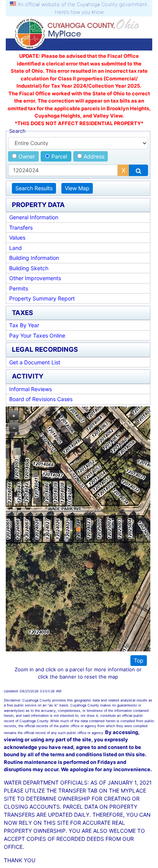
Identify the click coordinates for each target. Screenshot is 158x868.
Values (17, 237)
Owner (26, 156)
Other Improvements (35, 278)
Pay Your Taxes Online (37, 335)
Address (93, 156)
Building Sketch (28, 268)
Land (15, 248)
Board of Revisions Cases (40, 399)
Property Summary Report (42, 298)
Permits (18, 288)
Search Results (34, 188)
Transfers (21, 227)
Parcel (58, 156)
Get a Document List (34, 362)
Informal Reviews (30, 389)
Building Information (34, 258)
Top (138, 660)
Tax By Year (24, 325)
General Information (33, 217)
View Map (77, 188)
